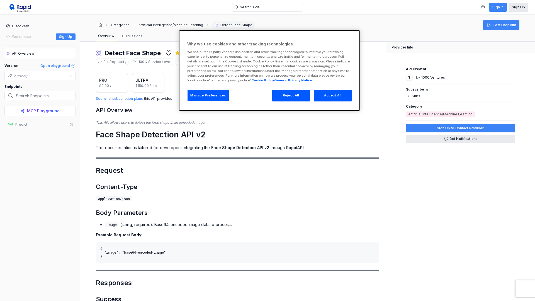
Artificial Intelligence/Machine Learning (170, 25)
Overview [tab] (106, 36)
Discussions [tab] (132, 36)
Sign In (498, 7)
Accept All (333, 95)
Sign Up (518, 7)
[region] (269, 70)
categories (120, 25)
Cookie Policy (262, 80)
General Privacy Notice (293, 80)
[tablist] (120, 36)
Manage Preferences (208, 95)
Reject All (291, 95)
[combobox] (8, 76)
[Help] (482, 7)
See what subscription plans (119, 99)
